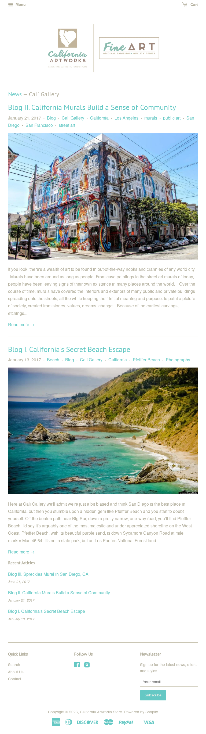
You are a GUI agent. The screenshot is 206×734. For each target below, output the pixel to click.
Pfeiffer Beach (146, 360)
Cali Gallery (73, 118)
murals (150, 118)
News (15, 94)
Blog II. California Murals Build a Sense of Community (92, 107)
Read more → (21, 324)
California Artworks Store (101, 711)
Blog (51, 118)
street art (67, 125)
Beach (53, 360)
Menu (20, 4)
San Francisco (39, 125)
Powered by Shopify (141, 711)
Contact (14, 678)
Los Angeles (126, 118)
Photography (178, 360)
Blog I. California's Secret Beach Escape (69, 349)
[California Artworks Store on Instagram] (87, 665)
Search (14, 664)
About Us (16, 671)
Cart (193, 4)
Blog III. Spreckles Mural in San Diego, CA (48, 574)
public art (172, 118)
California (99, 118)
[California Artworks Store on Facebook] (77, 665)
